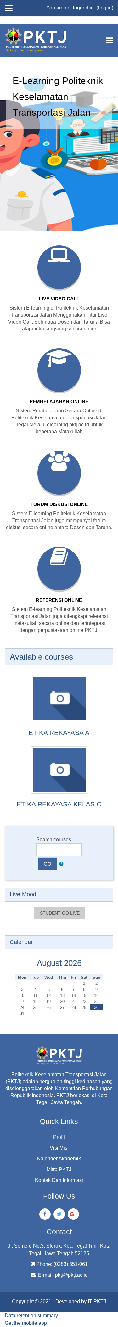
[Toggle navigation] (109, 40)
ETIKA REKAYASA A (59, 732)
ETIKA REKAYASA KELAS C (59, 804)
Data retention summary (31, 1315)
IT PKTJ (97, 1301)
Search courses (53, 839)
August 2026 (59, 963)
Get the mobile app (26, 1323)
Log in (105, 7)
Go (47, 864)
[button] (63, 864)
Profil (59, 1137)
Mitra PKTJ (59, 1169)
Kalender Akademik (59, 1158)
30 (96, 1007)
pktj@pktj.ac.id (71, 1275)
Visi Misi (59, 1148)
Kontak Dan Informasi (59, 1180)
